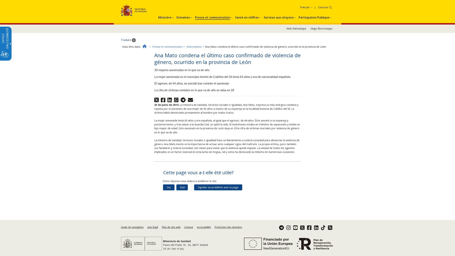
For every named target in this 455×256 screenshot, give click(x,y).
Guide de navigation (132, 227)
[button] (300, 7)
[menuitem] (165, 17)
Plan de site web (171, 227)
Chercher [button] (323, 7)
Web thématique (296, 28)
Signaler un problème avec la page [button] (218, 187)
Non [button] (182, 187)
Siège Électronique (321, 28)
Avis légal (152, 227)
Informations (194, 46)
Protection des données (228, 227)
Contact (188, 227)
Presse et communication (167, 46)
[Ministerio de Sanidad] (134, 10)
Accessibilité (204, 227)
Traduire (126, 40)
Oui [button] (169, 187)
